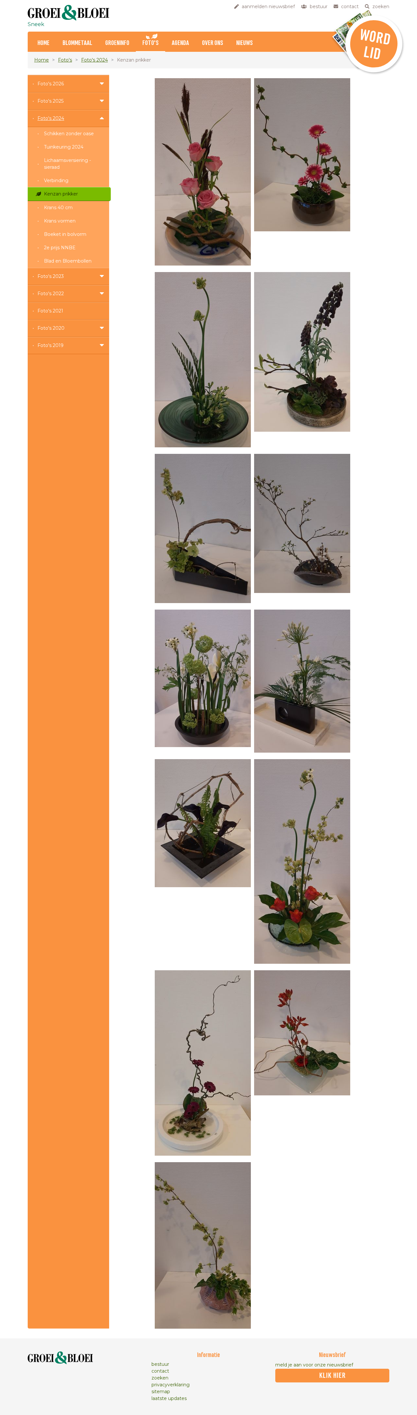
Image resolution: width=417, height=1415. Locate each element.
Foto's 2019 (50, 345)
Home (43, 43)
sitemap (160, 1391)
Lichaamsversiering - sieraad (67, 163)
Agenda (180, 43)
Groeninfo (117, 43)
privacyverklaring (170, 1385)
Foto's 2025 (50, 101)
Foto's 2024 (94, 60)
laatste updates (169, 1398)
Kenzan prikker (61, 194)
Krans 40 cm (58, 207)
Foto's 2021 (50, 311)
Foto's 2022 (50, 293)
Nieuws (244, 43)
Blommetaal (77, 43)
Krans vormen (60, 221)
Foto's (150, 43)
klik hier (332, 1375)
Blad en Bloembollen (68, 261)
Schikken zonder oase (69, 134)
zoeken (159, 1378)
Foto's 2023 (50, 276)
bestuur (160, 1364)
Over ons (212, 43)
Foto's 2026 (50, 84)
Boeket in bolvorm (65, 234)
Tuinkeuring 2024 (63, 147)
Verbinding (56, 180)
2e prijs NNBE (60, 248)
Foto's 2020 (51, 328)
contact (160, 1371)
